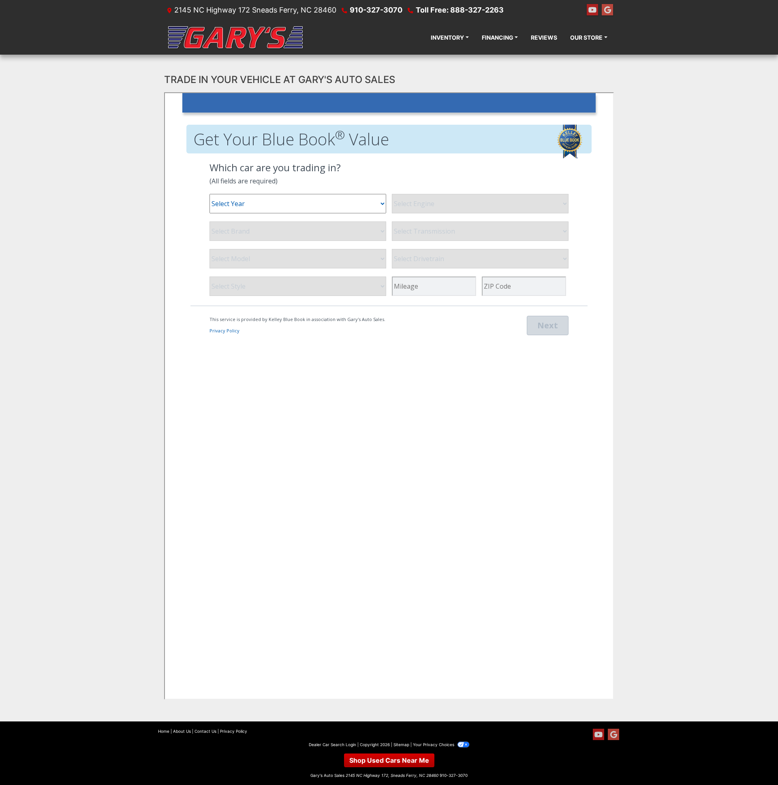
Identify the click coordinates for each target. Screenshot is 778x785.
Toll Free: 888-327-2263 (460, 10)
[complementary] (753, 760)
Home (163, 731)
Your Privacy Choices (434, 744)
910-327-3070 (376, 10)
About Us (182, 731)
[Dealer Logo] (235, 37)
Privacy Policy (233, 731)
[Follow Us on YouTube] (592, 10)
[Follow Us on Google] (607, 10)
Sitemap (401, 744)
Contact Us (205, 731)
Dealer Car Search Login (332, 744)
